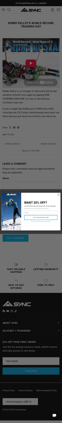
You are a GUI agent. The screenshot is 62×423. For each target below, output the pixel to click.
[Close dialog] (58, 194)
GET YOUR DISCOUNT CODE (40, 217)
